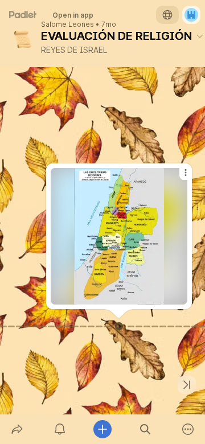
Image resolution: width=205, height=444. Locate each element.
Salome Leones (67, 24)
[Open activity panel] (59, 429)
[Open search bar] (145, 429)
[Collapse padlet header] (199, 35)
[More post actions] (178, 177)
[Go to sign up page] (191, 15)
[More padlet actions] (188, 429)
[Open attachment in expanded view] (119, 236)
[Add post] (102, 429)
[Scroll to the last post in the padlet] (187, 385)
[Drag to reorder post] (119, 326)
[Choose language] (167, 15)
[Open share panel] (16, 429)
